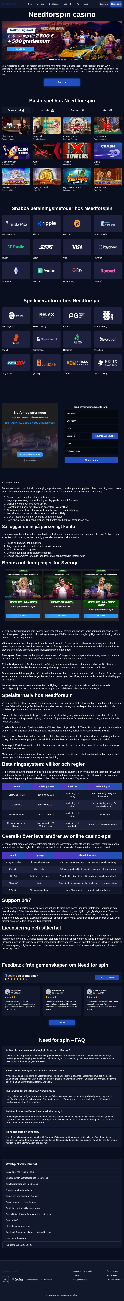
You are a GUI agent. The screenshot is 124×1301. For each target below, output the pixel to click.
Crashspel (75, 110)
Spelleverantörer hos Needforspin (22, 1184)
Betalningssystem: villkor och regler (23, 1208)
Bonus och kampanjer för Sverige (22, 1196)
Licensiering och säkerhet (18, 1226)
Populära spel (14, 110)
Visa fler (62, 1022)
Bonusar (40, 4)
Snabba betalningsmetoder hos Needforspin (27, 1178)
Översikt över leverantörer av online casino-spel (29, 1214)
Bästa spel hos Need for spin (20, 1172)
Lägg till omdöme (107, 977)
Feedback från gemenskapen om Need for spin (28, 1232)
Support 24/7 (12, 1220)
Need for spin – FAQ (16, 1238)
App (86, 4)
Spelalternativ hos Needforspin (21, 1202)
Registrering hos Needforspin (20, 1190)
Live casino (45, 110)
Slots (105, 110)
